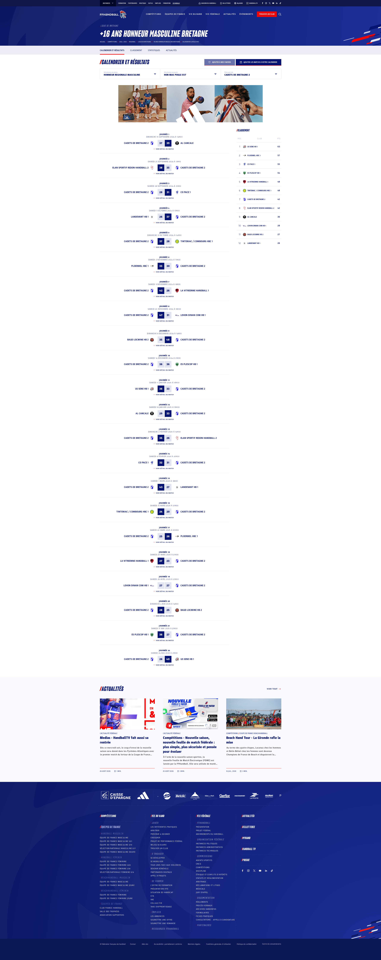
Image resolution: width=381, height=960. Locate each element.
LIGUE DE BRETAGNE (144, 42)
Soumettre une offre (161, 920)
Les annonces (157, 916)
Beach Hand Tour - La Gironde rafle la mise (253, 740)
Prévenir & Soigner (160, 834)
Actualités (230, 14)
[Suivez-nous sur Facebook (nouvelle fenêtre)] (262, 3)
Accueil (102, 42)
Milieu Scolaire (159, 845)
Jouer (155, 823)
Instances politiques (206, 844)
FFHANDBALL (204, 823)
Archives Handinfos (206, 909)
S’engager (158, 854)
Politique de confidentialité (246, 944)
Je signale (176, 3)
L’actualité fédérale (108, 733)
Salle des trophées (109, 911)
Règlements (202, 902)
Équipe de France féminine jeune (116, 898)
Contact (133, 944)
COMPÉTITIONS (203, 867)
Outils (150, 3)
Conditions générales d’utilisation (218, 944)
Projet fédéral (203, 831)
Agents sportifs (204, 860)
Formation (122, 3)
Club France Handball (111, 908)
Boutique (142, 3)
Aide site (145, 944)
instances (106, 3)
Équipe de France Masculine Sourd (117, 852)
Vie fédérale (213, 14)
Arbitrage (201, 882)
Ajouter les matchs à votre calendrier (260, 62)
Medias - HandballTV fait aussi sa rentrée (124, 740)
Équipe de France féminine (113, 861)
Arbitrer (155, 831)
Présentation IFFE (159, 889)
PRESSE (246, 860)
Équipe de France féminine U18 (115, 869)
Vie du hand (195, 14)
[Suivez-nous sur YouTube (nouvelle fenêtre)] (273, 3)
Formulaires (202, 913)
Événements (246, 14)
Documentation (206, 898)
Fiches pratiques (204, 916)
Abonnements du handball (210, 834)
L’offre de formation (161, 885)
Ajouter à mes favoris (221, 62)
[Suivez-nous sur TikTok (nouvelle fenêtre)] (280, 3)
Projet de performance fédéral (167, 841)
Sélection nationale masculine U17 (118, 848)
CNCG (198, 864)
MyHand (246, 838)
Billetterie (248, 827)
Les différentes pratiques (164, 827)
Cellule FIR (156, 903)
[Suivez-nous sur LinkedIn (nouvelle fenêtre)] (277, 3)
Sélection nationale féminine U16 (117, 872)
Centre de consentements (271, 944)
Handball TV (249, 849)
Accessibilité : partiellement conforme (168, 944)
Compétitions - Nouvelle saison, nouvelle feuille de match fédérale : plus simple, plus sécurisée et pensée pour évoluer (190, 745)
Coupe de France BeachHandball (253, 733)
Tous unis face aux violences (166, 865)
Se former (158, 881)
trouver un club (266, 14)
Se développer (158, 858)
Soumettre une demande (163, 923)
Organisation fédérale (210, 839)
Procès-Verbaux (204, 906)
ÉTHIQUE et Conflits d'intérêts (211, 875)
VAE (152, 900)
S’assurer (155, 838)
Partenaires (132, 3)
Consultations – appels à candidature (215, 920)
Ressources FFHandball (165, 929)
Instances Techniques (207, 851)
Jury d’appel (202, 892)
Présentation (202, 827)
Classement (136, 50)
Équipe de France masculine (114, 838)
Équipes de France (175, 14)
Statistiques (154, 50)
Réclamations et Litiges (208, 885)
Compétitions (153, 14)
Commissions (205, 856)
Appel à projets (158, 876)
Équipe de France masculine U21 (116, 841)
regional (132, 42)
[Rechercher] (280, 14)
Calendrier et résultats (112, 50)
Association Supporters (112, 915)
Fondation (167, 3)
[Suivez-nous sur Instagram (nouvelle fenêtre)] (266, 3)
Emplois (158, 3)
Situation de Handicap (162, 892)
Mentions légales (194, 944)
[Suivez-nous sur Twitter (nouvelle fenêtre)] (270, 3)
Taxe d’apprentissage (161, 907)
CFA (152, 896)
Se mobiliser (157, 861)
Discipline (201, 871)
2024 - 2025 (123, 42)
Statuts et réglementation (209, 878)
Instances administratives (209, 847)
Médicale (200, 889)
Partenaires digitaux (161, 872)
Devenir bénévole (159, 869)
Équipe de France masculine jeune (117, 885)
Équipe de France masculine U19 (116, 845)
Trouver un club (159, 848)
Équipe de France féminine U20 (115, 865)
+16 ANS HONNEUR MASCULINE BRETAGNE (166, 42)
